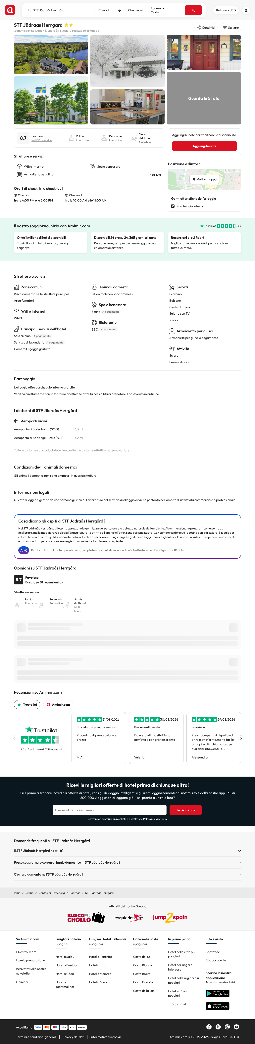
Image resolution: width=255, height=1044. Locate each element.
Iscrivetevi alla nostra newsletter (31, 971)
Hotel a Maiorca (100, 974)
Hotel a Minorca (100, 982)
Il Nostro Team (26, 952)
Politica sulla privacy (155, 818)
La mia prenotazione (30, 960)
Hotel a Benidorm (68, 965)
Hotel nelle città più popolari (181, 954)
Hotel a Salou (65, 957)
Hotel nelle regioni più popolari (183, 980)
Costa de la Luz (143, 991)
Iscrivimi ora (186, 810)
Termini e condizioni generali (36, 1037)
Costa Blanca (142, 965)
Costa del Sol (142, 957)
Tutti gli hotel (177, 1004)
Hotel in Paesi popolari (177, 993)
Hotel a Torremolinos (65, 984)
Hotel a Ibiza (97, 965)
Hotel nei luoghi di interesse (180, 967)
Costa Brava (141, 974)
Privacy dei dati (73, 1037)
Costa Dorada (143, 982)
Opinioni (22, 982)
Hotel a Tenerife (100, 957)
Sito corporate (216, 960)
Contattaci (213, 952)
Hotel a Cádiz (65, 974)
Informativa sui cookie (106, 1037)
